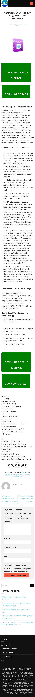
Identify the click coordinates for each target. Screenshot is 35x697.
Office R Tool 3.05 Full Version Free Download (13, 598)
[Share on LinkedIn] (26, 465)
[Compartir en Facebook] (12, 465)
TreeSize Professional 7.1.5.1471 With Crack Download (26, 498)
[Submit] (32, 585)
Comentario (8, 521)
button (15, 474)
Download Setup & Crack (16, 75)
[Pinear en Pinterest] (22, 465)
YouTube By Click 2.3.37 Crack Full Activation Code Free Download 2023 (17, 623)
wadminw (17, 25)
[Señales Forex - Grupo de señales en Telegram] (8, 3)
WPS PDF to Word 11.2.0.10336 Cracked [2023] (15, 611)
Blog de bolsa (6, 656)
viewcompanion (17, 476)
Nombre (7, 538)
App (17, 10)
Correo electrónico (11, 547)
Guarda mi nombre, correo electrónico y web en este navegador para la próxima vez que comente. (17, 568)
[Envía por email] (19, 465)
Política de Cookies (8, 652)
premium (26, 474)
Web (5, 556)
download (20, 474)
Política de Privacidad (9, 649)
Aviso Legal (5, 645)
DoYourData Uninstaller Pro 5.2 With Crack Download (9, 498)
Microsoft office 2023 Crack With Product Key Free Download (16, 604)
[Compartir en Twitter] (15, 465)
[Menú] (31, 3)
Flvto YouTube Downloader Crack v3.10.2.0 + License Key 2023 (17, 617)
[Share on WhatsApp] (8, 465)
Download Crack (16, 94)
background (9, 474)
